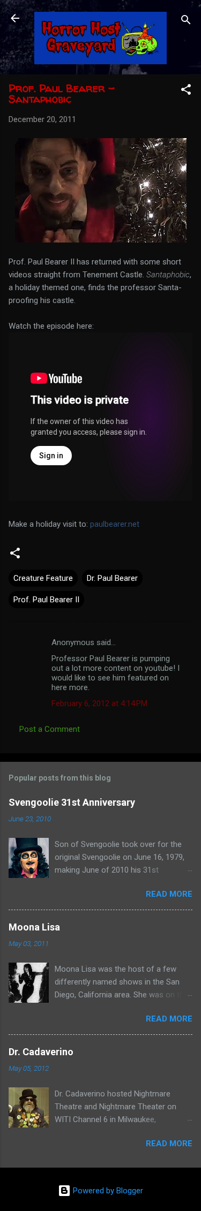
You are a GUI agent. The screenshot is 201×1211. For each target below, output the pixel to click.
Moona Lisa (34, 927)
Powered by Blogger (107, 1190)
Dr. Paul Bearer (112, 578)
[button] (186, 91)
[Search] (186, 21)
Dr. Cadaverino (41, 1051)
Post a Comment (49, 729)
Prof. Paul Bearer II (46, 599)
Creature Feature (43, 578)
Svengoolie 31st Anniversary (72, 802)
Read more (169, 894)
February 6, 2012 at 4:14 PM (99, 703)
